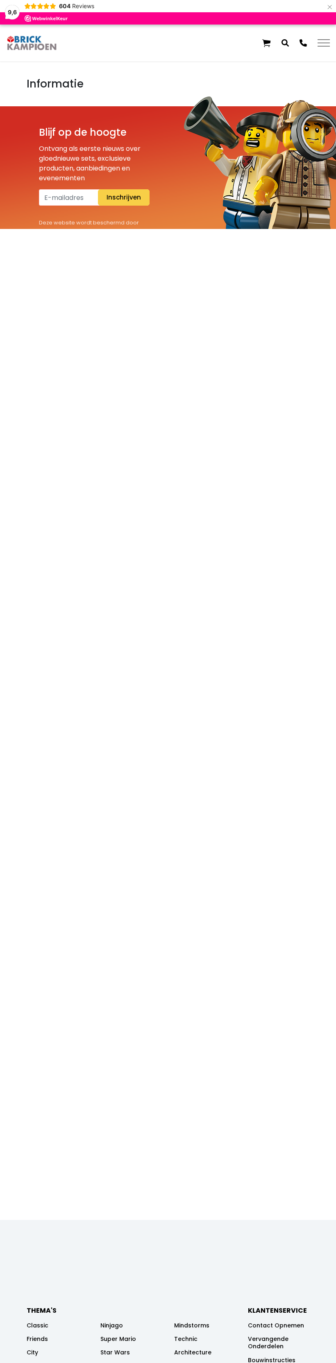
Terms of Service (61, 242)
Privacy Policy (119, 232)
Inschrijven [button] (124, 197)
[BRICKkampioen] (32, 43)
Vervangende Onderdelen (268, 1342)
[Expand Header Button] (323, 43)
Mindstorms (191, 1325)
